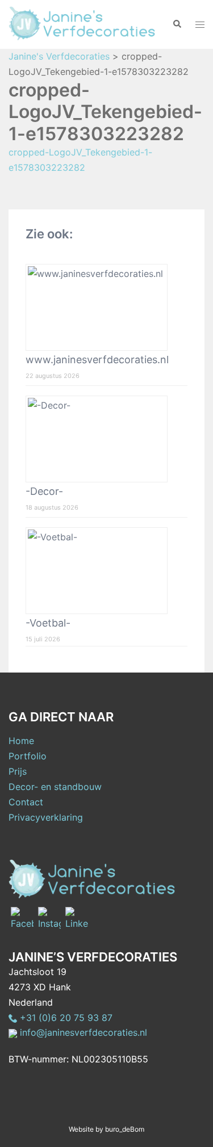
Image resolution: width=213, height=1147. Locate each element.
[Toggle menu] (199, 24)
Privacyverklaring (46, 817)
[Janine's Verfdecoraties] (82, 22)
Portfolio (28, 756)
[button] (176, 24)
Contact (26, 802)
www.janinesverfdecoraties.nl (97, 359)
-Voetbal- (48, 623)
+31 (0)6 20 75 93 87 (64, 1017)
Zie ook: (49, 233)
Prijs (18, 771)
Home (21, 740)
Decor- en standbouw (55, 786)
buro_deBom (124, 1129)
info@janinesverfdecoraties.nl (82, 1032)
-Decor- (44, 491)
